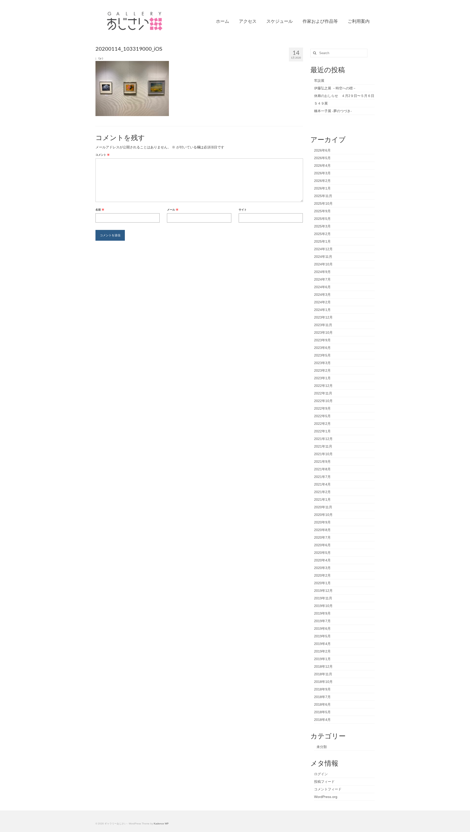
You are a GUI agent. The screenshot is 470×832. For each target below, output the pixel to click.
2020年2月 (322, 575)
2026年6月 (322, 150)
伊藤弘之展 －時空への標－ (335, 88)
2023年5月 (322, 355)
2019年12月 (323, 591)
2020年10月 (323, 515)
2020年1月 (322, 583)
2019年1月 (322, 659)
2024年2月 (322, 302)
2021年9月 (322, 462)
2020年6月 (322, 545)
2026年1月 (322, 188)
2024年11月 (323, 257)
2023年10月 (323, 332)
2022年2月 (322, 424)
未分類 (322, 747)
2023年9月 (322, 340)
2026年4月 (322, 165)
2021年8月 (322, 469)
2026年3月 (322, 173)
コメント (102, 154)
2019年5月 (322, 636)
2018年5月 (322, 712)
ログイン (321, 774)
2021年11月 (323, 446)
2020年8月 (322, 530)
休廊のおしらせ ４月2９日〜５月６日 (344, 96)
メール (172, 209)
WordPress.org (325, 797)
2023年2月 (322, 370)
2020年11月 (323, 507)
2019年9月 (322, 613)
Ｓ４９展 (321, 103)
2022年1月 (322, 431)
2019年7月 (322, 621)
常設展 (319, 81)
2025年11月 (323, 196)
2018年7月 (322, 697)
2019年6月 (322, 628)
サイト (243, 209)
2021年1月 (322, 499)
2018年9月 (322, 689)
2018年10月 (323, 682)
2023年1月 (322, 378)
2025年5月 (322, 219)
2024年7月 (322, 279)
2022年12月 (323, 386)
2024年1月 (322, 310)
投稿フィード (324, 782)
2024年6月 (322, 287)
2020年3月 (322, 568)
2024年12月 (323, 249)
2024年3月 (322, 295)
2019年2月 (322, 651)
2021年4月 (322, 484)
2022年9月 (322, 408)
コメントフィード (327, 789)
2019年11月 (323, 598)
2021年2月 (322, 492)
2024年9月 (322, 272)
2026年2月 (322, 181)
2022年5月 (322, 416)
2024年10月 (323, 264)
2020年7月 (322, 537)
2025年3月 (322, 226)
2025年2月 (322, 234)
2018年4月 (322, 720)
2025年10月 (323, 203)
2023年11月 (323, 325)
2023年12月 (323, 317)
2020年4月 (322, 560)
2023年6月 (322, 348)
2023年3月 (322, 363)
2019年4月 (322, 644)
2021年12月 (323, 439)
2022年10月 (323, 401)
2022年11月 (323, 393)
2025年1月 (322, 241)
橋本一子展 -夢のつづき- (333, 111)
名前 (99, 209)
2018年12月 (323, 666)
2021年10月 (323, 454)
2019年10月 (323, 606)
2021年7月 (322, 477)
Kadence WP (161, 823)
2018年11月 (323, 674)
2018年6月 (322, 704)
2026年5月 (322, 158)
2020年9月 (322, 522)
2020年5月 (322, 553)
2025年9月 (322, 211)
